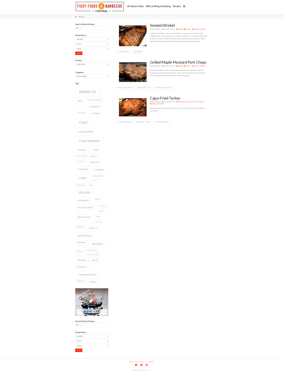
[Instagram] (147, 365)
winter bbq (138, 52)
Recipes (187, 29)
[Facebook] (136, 365)
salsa (79, 251)
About (131, 361)
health (97, 199)
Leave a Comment (199, 29)
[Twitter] (141, 365)
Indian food (84, 217)
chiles (82, 150)
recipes (97, 244)
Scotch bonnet (92, 250)
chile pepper (85, 131)
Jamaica (80, 227)
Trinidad (80, 281)
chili (96, 150)
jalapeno (99, 222)
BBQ (80, 100)
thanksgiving (87, 274)
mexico (93, 228)
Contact (151, 361)
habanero (83, 200)
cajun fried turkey (124, 122)
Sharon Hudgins (93, 254)
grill (91, 185)
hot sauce (102, 206)
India (101, 211)
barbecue (87, 92)
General (180, 29)
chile (83, 122)
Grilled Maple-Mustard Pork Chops (178, 62)
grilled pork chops (124, 87)
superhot (82, 267)
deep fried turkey (143, 122)
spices (95, 260)
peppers (81, 242)
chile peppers (89, 141)
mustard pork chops (163, 87)
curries (99, 169)
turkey (93, 282)
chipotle (93, 156)
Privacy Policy (141, 361)
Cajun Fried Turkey (165, 98)
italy (98, 216)
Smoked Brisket (162, 25)
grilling (84, 192)
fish (94, 180)
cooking (83, 169)
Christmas (94, 162)
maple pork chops (144, 87)
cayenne (95, 113)
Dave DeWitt (98, 176)
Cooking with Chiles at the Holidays (191, 102)
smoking (81, 260)
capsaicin (94, 106)
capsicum (81, 113)
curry (82, 178)
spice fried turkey (161, 122)
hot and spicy (85, 207)
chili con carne (81, 156)
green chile (81, 185)
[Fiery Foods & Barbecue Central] (99, 6)
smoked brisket (123, 52)
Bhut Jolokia (95, 100)
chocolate (81, 161)
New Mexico (85, 235)
